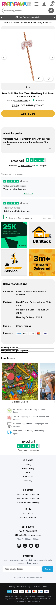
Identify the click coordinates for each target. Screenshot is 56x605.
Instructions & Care (28, 517)
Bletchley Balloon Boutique (28, 494)
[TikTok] (37, 546)
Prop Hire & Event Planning (28, 502)
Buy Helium (28, 513)
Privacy (12, 586)
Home (7, 22)
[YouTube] (31, 546)
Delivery (28, 464)
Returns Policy (28, 468)
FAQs (28, 472)
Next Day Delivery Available (29, 17)
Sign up (48, 569)
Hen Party (37, 22)
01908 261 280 (30, 531)
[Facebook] (25, 546)
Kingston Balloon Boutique (28, 498)
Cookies (36, 586)
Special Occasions (21, 22)
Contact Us (28, 476)
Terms (44, 586)
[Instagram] (19, 546)
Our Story (28, 480)
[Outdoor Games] (20, 381)
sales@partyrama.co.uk (30, 535)
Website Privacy (23, 586)
